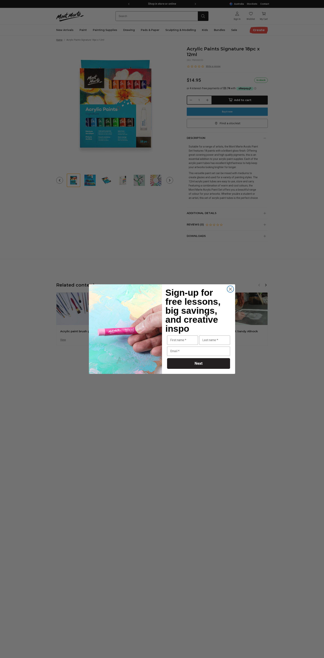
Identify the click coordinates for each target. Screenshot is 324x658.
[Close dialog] (230, 289)
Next (198, 363)
